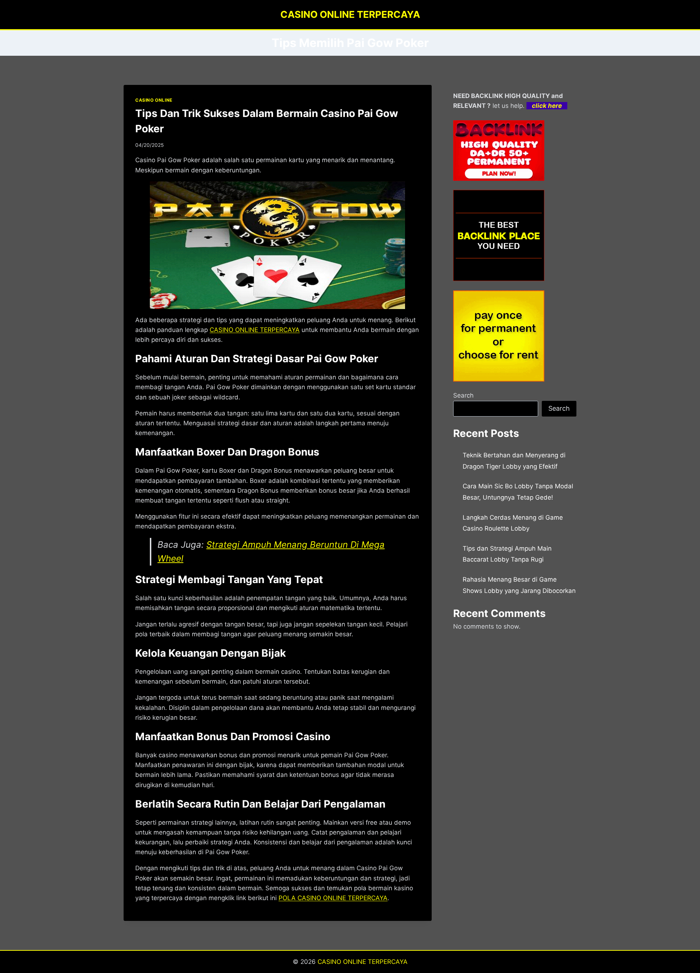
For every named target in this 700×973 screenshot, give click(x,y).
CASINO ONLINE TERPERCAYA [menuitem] (255, 329)
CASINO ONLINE (153, 100)
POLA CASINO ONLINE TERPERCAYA (333, 898)
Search (463, 395)
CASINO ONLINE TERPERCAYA (363, 961)
